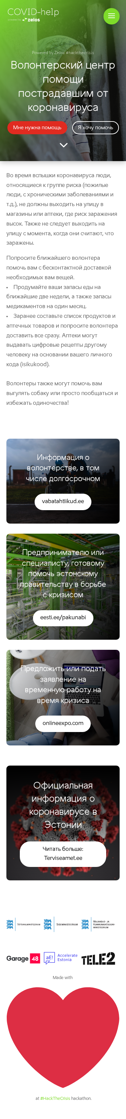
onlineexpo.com (63, 723)
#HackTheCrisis (55, 1099)
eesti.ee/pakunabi (63, 618)
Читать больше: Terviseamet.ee (63, 854)
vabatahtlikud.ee (63, 501)
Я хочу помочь (95, 127)
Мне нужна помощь (37, 127)
